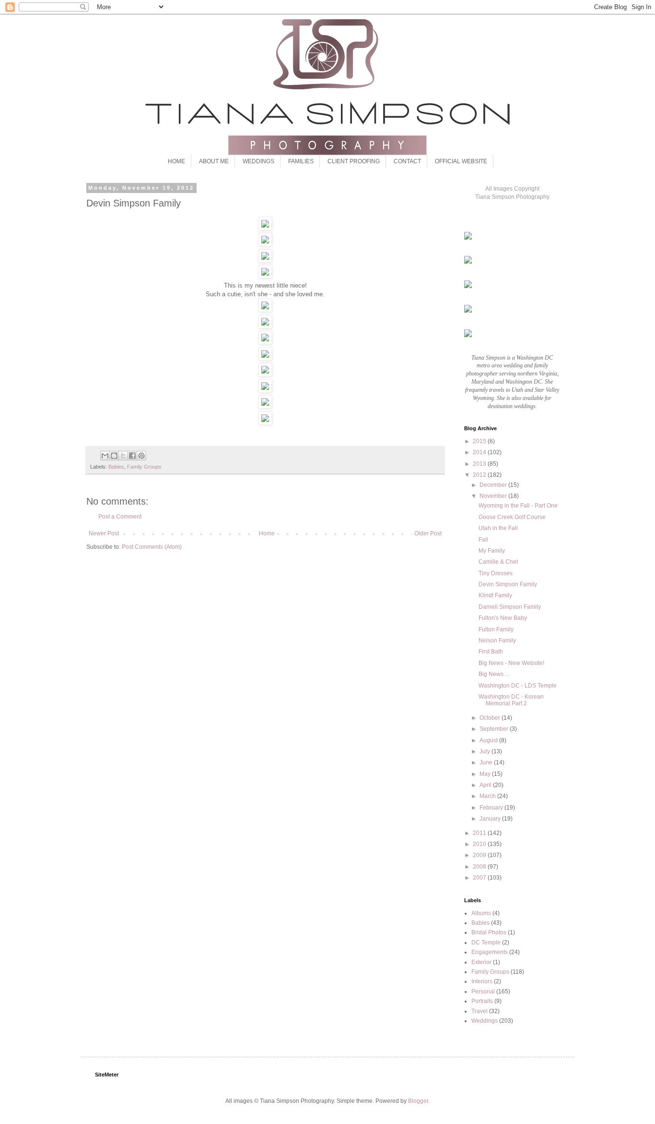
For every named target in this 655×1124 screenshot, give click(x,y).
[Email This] (105, 455)
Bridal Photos (488, 932)
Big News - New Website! (511, 663)
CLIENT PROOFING (354, 161)
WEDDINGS (258, 161)
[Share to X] (123, 455)
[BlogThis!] (114, 455)
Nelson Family (497, 640)
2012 (480, 474)
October (491, 717)
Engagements (489, 952)
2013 (480, 463)
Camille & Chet (498, 561)
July (485, 751)
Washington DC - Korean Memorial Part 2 (511, 700)
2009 (480, 855)
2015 (480, 441)
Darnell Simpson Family (510, 607)
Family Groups (144, 467)
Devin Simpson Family (508, 584)
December (494, 485)
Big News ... (494, 674)
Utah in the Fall (498, 528)
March (488, 796)
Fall (483, 539)
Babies (116, 467)
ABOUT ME (214, 161)
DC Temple (486, 942)
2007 (480, 877)
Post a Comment (119, 516)
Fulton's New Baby (503, 618)
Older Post (428, 533)
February (492, 807)
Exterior (481, 962)
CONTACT (407, 161)
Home (267, 533)
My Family (492, 550)
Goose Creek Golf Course (512, 517)
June (487, 762)
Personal (483, 991)
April (486, 785)
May (486, 774)
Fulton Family (496, 629)
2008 (480, 866)
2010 (480, 844)
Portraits (482, 1001)
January (491, 818)
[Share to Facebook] (132, 455)
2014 (480, 452)
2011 (480, 833)
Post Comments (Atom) (152, 547)
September (495, 728)
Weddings (484, 1020)
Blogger (418, 1101)
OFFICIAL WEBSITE (461, 161)
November (494, 496)
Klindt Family (495, 595)
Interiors (481, 981)
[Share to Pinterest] (141, 455)
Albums (481, 913)
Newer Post (104, 533)
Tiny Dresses (496, 573)
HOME (176, 161)
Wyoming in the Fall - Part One (518, 505)
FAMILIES (301, 161)
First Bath (491, 651)
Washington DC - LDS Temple (518, 685)
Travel (479, 1011)
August (489, 740)
